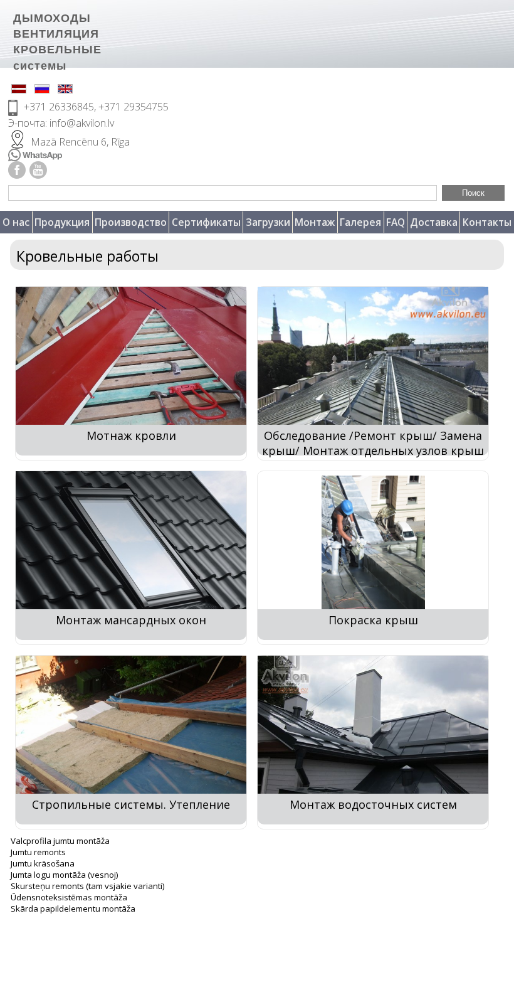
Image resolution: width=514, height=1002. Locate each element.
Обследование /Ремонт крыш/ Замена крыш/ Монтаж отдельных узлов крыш (373, 443)
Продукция (62, 222)
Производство (131, 222)
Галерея (360, 222)
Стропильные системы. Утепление (131, 804)
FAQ (395, 222)
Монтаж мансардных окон (131, 619)
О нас (16, 222)
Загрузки (268, 222)
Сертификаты (206, 222)
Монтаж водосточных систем (373, 804)
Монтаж (315, 222)
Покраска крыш (373, 619)
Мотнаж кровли (131, 435)
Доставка (434, 222)
